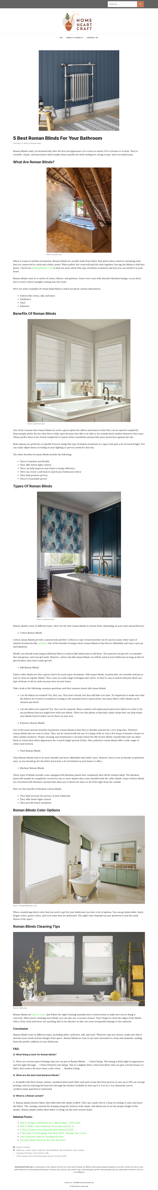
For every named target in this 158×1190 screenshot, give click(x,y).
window (81, 1150)
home (34, 1150)
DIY (61, 37)
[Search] (140, 4)
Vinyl (75, 1150)
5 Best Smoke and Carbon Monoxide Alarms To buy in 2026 (41, 1156)
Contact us (92, 37)
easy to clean (38, 1014)
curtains (42, 643)
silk (60, 1150)
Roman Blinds (52, 1150)
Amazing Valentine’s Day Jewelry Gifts (32, 1153)
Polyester (42, 1150)
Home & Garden (23, 1147)
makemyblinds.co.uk (42, 268)
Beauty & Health (75, 37)
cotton (28, 1150)
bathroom (20, 1150)
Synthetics (67, 1150)
